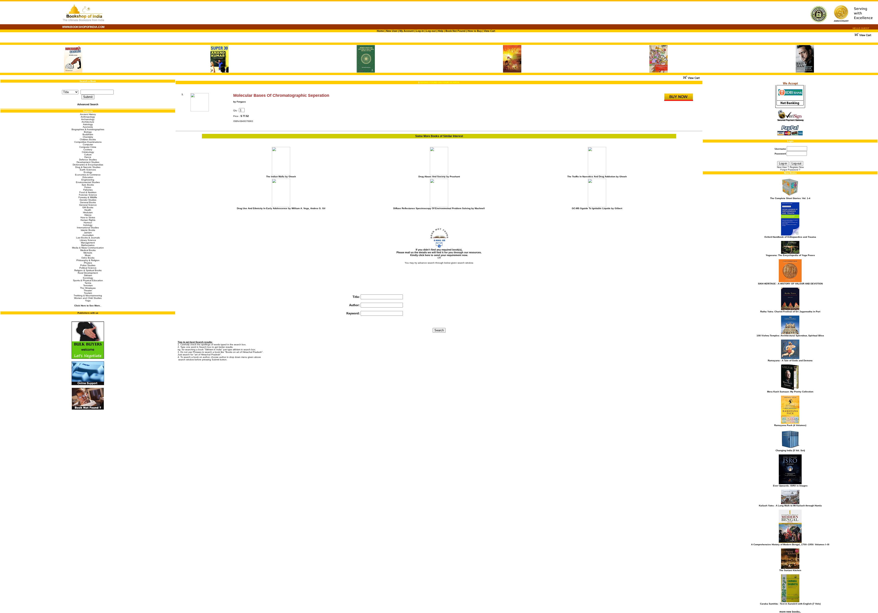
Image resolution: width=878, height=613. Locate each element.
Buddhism (88, 134)
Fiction (87, 187)
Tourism (88, 293)
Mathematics (87, 245)
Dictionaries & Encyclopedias (88, 164)
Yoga (88, 300)
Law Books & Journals (88, 237)
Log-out (431, 31)
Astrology (88, 124)
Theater (88, 290)
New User (391, 31)
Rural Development (88, 273)
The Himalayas (88, 288)
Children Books (88, 139)
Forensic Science (88, 195)
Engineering (87, 179)
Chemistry (88, 137)
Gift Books (87, 207)
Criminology (88, 152)
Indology (87, 225)
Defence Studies (88, 159)
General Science (88, 205)
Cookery (87, 149)
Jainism (88, 232)
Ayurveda (88, 127)
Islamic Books (88, 230)
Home (380, 31)
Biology (88, 132)
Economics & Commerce (88, 174)
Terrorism (88, 285)
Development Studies (88, 162)
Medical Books (88, 250)
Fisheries (88, 190)
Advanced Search (87, 104)
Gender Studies (88, 200)
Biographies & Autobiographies (88, 129)
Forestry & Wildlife (87, 197)
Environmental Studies (88, 182)
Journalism (88, 235)
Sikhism (88, 275)
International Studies (88, 227)
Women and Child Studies (88, 298)
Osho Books (87, 258)
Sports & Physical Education (88, 280)
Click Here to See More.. (87, 305)
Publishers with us (88, 313)
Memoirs (87, 252)
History (87, 215)
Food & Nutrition (87, 192)
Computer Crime (87, 147)
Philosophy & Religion (87, 260)
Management (88, 242)
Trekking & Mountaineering (88, 295)
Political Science (87, 268)
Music (88, 255)
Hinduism (88, 212)
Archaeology (87, 119)
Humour (88, 222)
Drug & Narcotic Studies (87, 167)
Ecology (88, 172)
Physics (88, 263)
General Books (88, 202)
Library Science (88, 240)
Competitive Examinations (88, 142)
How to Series (87, 217)
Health (87, 210)
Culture (88, 154)
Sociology (88, 278)
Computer (88, 144)
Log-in (420, 31)
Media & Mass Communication (88, 247)
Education (88, 177)
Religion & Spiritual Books (88, 270)
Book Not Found (455, 31)
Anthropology (88, 117)
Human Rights (87, 220)
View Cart (489, 31)
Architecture (88, 122)
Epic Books (88, 185)
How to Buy (475, 31)
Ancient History (88, 114)
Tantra (88, 283)
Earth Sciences (88, 169)
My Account (406, 31)
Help (440, 31)
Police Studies (87, 265)
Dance (87, 157)
